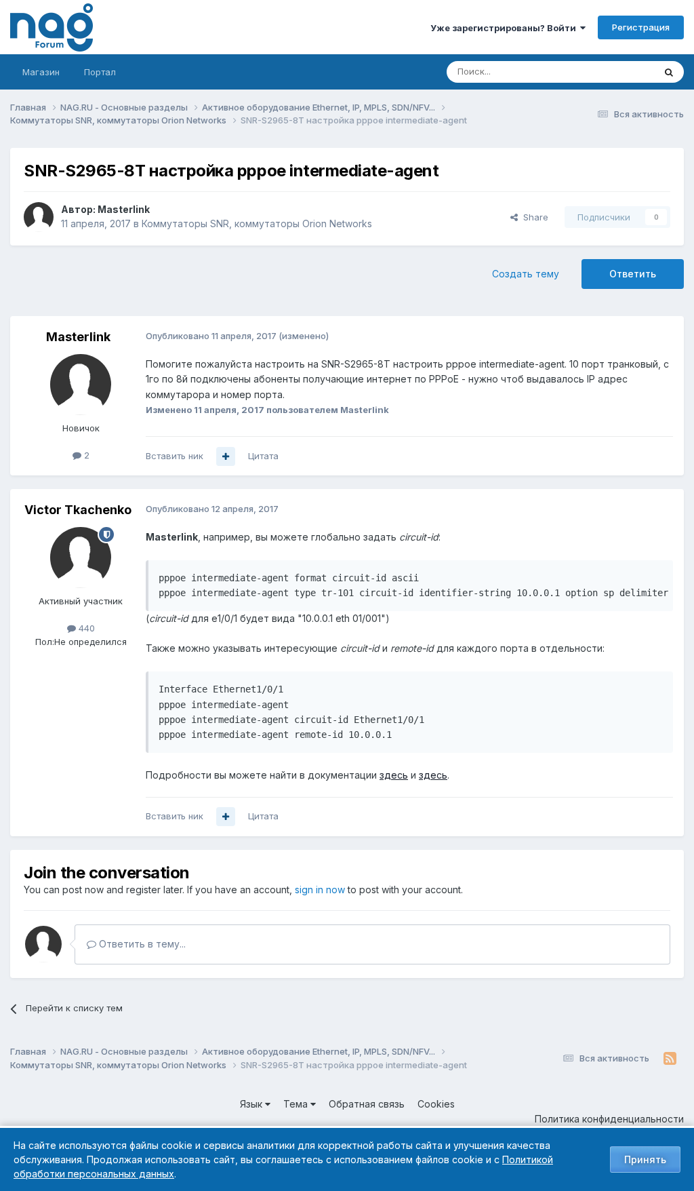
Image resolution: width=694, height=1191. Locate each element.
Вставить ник (174, 455)
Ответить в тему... (141, 944)
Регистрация (641, 27)
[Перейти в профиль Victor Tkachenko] (80, 557)
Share (533, 217)
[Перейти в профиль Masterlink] (39, 217)
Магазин (41, 71)
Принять (645, 1159)
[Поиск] (669, 72)
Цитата (263, 455)
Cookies (436, 1104)
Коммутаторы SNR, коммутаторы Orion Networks (257, 223)
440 (85, 628)
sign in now (320, 889)
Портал (100, 71)
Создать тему (525, 273)
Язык (252, 1104)
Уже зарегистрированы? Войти (505, 27)
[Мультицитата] (225, 456)
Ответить (632, 273)
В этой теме (612, 71)
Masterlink (124, 209)
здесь (394, 775)
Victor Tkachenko (77, 510)
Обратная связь (367, 1104)
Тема (296, 1104)
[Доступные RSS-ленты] (670, 1058)
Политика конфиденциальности (609, 1119)
